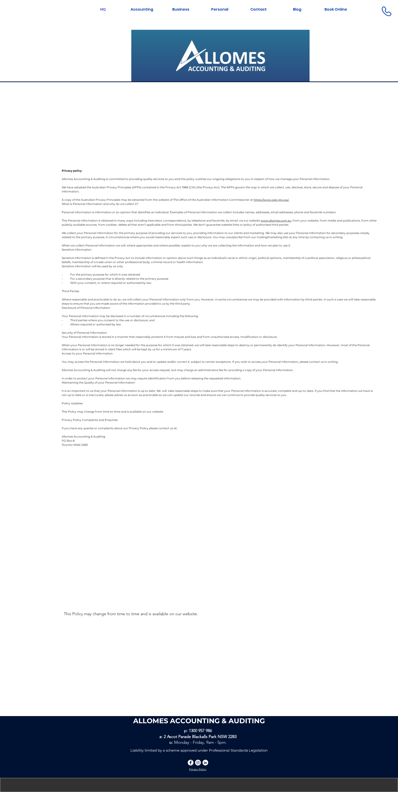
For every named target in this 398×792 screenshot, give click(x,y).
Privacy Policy (197, 769)
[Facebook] (190, 762)
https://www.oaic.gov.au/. (271, 199)
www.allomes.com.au (276, 220)
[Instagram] (198, 762)
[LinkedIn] (205, 762)
